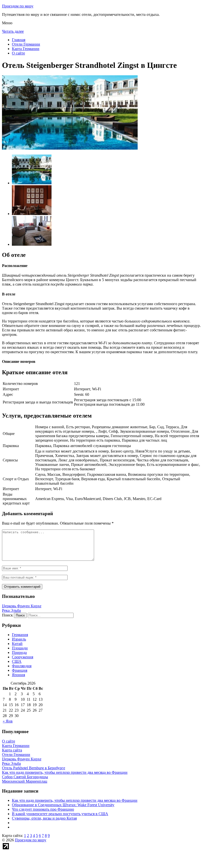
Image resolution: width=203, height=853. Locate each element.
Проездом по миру (17, 6)
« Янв (8, 721)
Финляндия (21, 666)
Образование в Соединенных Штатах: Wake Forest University (63, 805)
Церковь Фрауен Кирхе (21, 606)
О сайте (18, 53)
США (17, 661)
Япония (18, 675)
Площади (20, 648)
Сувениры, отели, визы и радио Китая (44, 818)
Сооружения (22, 657)
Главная (18, 40)
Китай (17, 643)
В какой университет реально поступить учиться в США (60, 814)
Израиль (19, 639)
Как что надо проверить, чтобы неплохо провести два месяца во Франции (74, 800)
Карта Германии (25, 49)
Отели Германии (26, 44)
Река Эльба (11, 610)
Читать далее (13, 31)
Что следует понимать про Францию (43, 809)
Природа (19, 652)
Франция (19, 670)
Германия (20, 635)
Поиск (7, 615)
